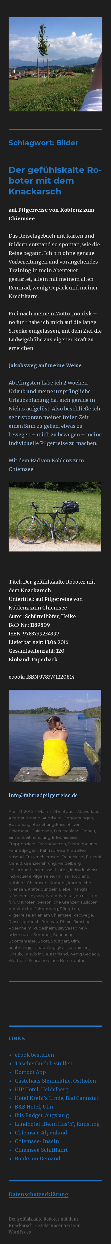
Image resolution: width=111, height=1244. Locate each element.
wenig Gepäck (84, 953)
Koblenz (80, 876)
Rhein (66, 921)
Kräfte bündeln (42, 889)
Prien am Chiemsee (52, 915)
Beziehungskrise (49, 824)
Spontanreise (22, 940)
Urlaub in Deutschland (46, 953)
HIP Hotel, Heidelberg (41, 1089)
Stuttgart (60, 940)
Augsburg (52, 817)
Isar (67, 876)
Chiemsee (41, 830)
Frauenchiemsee (43, 856)
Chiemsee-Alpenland (41, 1133)
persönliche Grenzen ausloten (67, 902)
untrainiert (79, 947)
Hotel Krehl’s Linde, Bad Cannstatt (57, 1098)
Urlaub (15, 953)
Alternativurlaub (24, 817)
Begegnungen (78, 817)
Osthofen (26, 902)
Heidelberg (69, 863)
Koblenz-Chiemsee (28, 882)
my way (36, 895)
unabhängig (21, 947)
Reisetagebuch (24, 921)
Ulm (75, 940)
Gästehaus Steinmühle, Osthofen (55, 1081)
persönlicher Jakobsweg (33, 908)
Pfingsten (69, 908)
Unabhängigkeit (51, 947)
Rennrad (49, 921)
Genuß (15, 863)
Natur (51, 895)
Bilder (74, 824)
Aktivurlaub (88, 811)
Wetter (16, 960)
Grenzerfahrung (40, 863)
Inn (59, 876)
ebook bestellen (34, 1055)
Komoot (57, 882)
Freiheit (93, 856)
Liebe (65, 889)
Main (43, 811)
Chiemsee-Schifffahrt (41, 1150)
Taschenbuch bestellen (43, 1063)
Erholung (41, 837)
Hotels (61, 869)
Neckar (66, 895)
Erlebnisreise (65, 837)
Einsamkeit (20, 837)
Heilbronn (18, 869)
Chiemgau (19, 830)
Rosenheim (20, 928)
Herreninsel (41, 869)
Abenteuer (64, 811)
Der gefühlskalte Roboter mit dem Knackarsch (55, 180)
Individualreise (84, 869)
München (18, 895)
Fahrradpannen (83, 843)
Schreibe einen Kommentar (56, 960)
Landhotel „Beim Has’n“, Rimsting (57, 1124)
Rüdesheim (44, 928)
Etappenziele (22, 843)
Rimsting (82, 921)
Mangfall (80, 889)
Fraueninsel (72, 856)
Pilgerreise (19, 915)
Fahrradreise (52, 850)
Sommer (42, 934)
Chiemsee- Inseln (37, 1141)
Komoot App (30, 1072)
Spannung (63, 934)
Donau (88, 830)
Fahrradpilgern (23, 850)
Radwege (83, 915)
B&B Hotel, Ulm (34, 1107)
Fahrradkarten (51, 843)
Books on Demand (37, 1158)
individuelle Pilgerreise (31, 876)
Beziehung (20, 824)
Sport (43, 940)
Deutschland (67, 830)
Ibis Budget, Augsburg (42, 1115)
